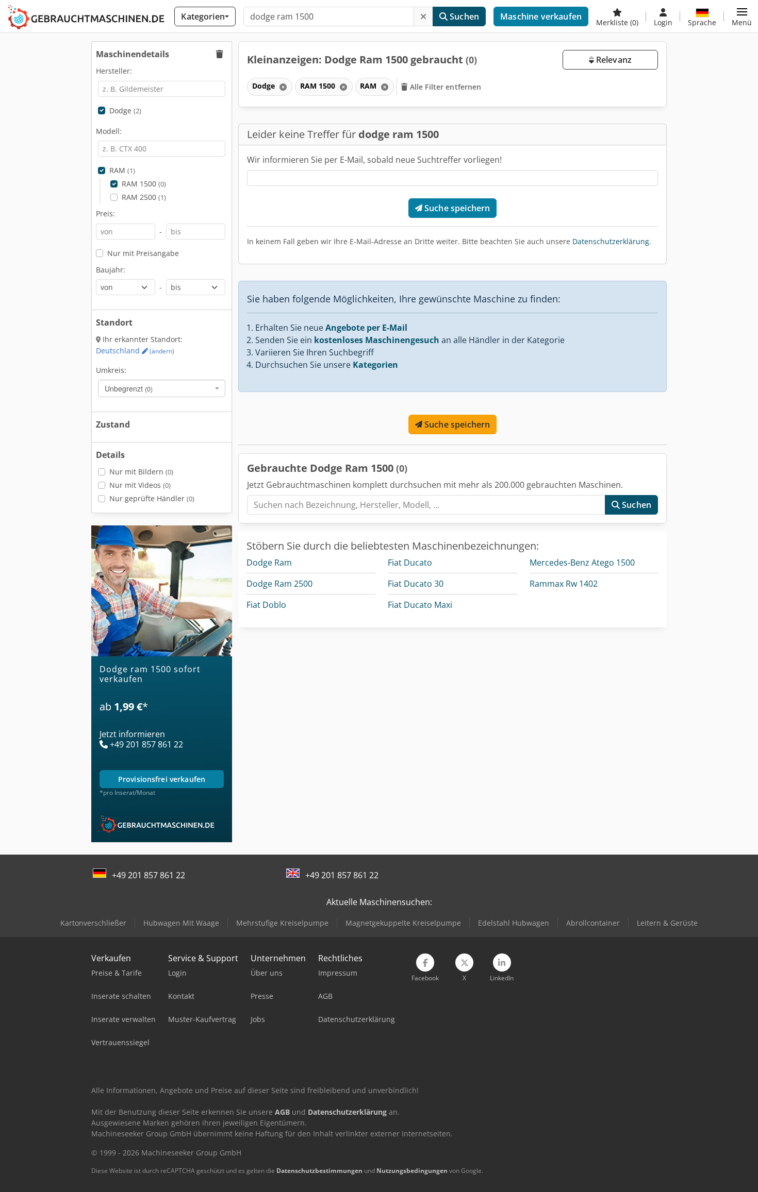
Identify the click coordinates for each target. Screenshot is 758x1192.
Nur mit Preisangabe (143, 253)
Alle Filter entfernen (445, 87)
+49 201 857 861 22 (148, 875)
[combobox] (161, 388)
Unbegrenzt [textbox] (129, 388)
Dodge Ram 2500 (279, 583)
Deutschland (135, 350)
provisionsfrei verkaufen (161, 779)
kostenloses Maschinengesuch (376, 340)
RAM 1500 (144, 184)
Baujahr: (110, 270)
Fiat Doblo (266, 604)
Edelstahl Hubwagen (513, 923)
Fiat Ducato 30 (415, 583)
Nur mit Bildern (141, 471)
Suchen (463, 16)
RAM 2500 (144, 197)
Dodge (125, 110)
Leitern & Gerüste (667, 923)
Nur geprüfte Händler (151, 498)
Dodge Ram (269, 562)
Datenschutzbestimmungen (319, 1170)
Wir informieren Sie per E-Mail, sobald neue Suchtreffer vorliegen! (374, 159)
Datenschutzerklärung (610, 241)
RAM (122, 170)
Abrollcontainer (593, 923)
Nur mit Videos (140, 485)
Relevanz (613, 59)
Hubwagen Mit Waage (181, 923)
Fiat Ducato (410, 562)
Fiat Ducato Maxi (420, 604)
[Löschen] (423, 16)
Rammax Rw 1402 (564, 583)
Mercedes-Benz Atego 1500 (582, 562)
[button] (742, 16)
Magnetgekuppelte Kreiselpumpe (403, 923)
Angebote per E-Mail (366, 327)
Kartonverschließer (93, 923)
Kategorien (375, 364)
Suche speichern (456, 208)
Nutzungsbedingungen (412, 1170)
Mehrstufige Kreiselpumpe (282, 923)
